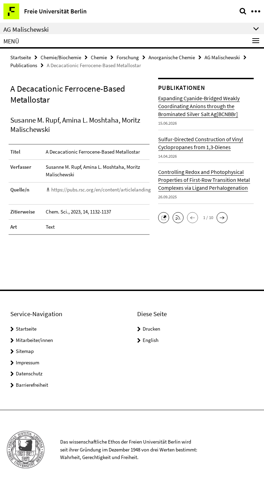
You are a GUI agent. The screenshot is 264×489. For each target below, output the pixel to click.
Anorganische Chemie (171, 57)
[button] (165, 217)
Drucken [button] (151, 328)
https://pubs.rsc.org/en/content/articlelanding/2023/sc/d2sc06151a (123, 189)
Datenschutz (29, 373)
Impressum (27, 362)
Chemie (99, 57)
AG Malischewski (222, 57)
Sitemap (25, 351)
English (150, 340)
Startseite (20, 57)
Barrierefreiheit (32, 385)
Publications (23, 65)
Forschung (128, 57)
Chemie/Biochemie (61, 57)
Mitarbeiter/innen (34, 340)
